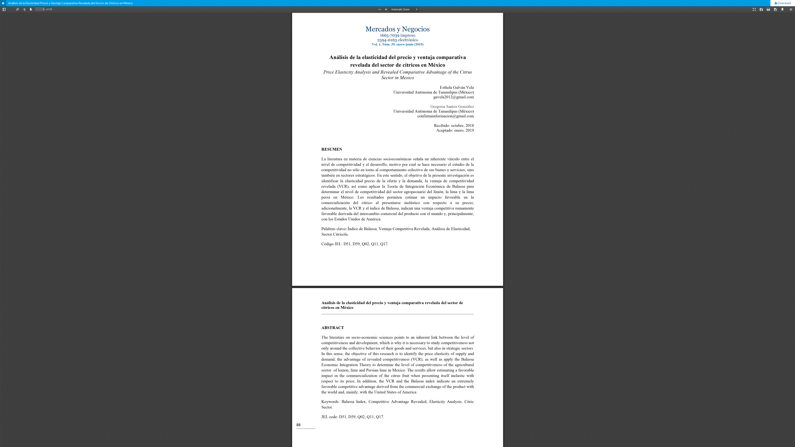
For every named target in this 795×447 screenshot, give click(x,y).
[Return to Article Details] (3, 3)
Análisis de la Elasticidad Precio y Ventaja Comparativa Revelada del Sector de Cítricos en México (70, 3)
